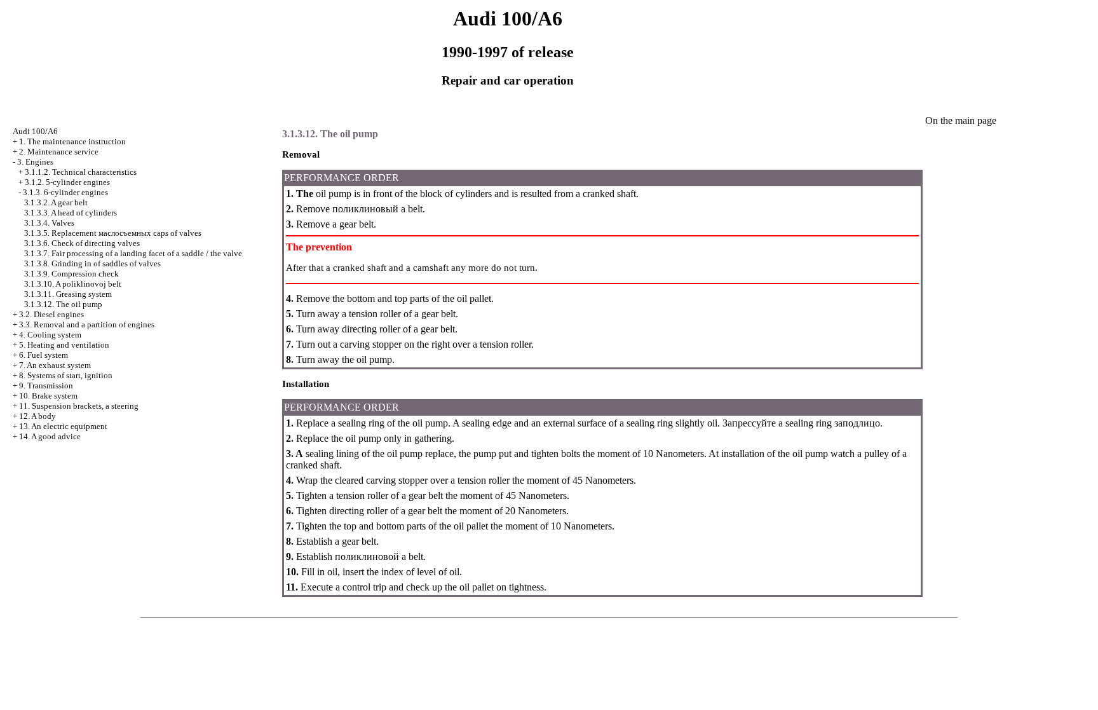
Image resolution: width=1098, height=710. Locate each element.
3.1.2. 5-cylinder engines (67, 182)
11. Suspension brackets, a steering (79, 406)
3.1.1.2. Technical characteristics (81, 172)
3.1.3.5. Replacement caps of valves (112, 233)
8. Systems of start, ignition (65, 375)
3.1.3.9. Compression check (71, 273)
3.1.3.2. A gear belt (56, 202)
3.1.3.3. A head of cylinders (70, 212)
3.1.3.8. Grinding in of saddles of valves (92, 263)
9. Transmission (46, 385)
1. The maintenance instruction (72, 141)
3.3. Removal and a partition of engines (86, 324)
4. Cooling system (50, 334)
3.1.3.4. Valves (49, 223)
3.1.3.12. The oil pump (63, 304)
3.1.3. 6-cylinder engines (65, 192)
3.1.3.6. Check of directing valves (82, 243)
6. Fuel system (43, 355)
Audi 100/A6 (35, 131)
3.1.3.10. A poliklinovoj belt (72, 284)
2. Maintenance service (58, 151)
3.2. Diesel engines (51, 314)
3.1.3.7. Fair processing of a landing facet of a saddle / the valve (133, 253)
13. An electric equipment (63, 426)
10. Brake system (48, 395)
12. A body (37, 416)
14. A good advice (50, 436)
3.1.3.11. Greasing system (68, 294)
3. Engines (35, 162)
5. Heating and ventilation (64, 345)
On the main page (960, 120)
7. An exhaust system (55, 365)
